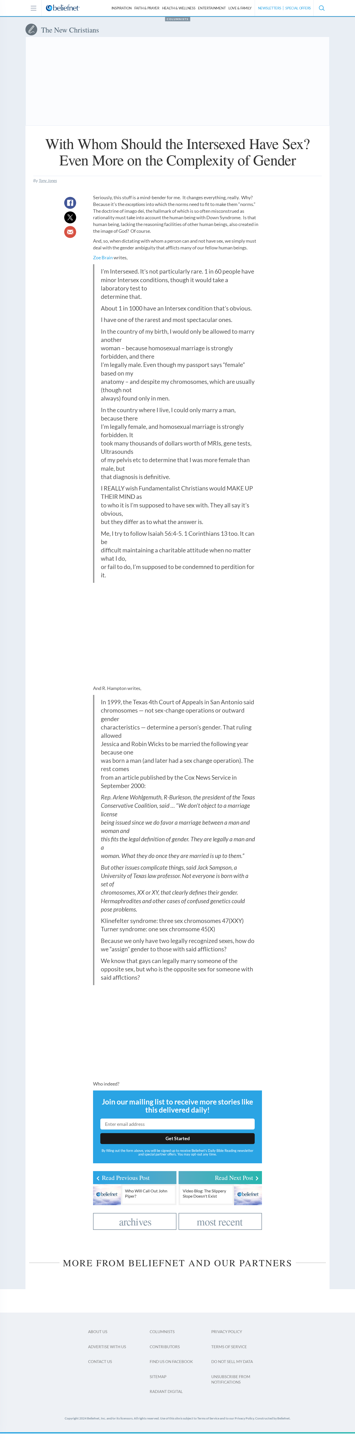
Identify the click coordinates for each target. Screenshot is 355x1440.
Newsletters (269, 8)
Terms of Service (229, 1346)
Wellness (178, 8)
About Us (97, 1331)
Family (240, 8)
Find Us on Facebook (171, 1361)
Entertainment (212, 8)
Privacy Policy (226, 1331)
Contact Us (100, 1361)
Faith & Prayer (146, 8)
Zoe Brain (103, 257)
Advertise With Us (107, 1346)
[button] (321, 8)
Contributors (165, 1346)
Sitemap (158, 1376)
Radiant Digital (166, 1391)
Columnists (177, 19)
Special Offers (298, 8)
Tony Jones (48, 180)
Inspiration (121, 8)
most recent (219, 1221)
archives (135, 1221)
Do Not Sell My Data (232, 1361)
